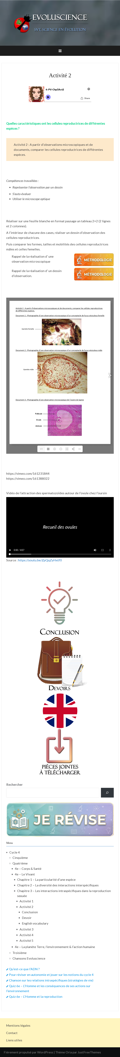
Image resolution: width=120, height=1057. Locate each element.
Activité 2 (26, 907)
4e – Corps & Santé (28, 868)
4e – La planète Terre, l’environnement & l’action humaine (55, 947)
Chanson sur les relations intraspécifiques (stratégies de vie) (51, 980)
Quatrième (20, 863)
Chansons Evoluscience (28, 958)
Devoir (27, 918)
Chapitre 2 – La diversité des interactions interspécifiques (58, 885)
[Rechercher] (107, 793)
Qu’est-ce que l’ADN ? (24, 969)
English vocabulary (35, 923)
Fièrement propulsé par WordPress (28, 1052)
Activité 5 (26, 940)
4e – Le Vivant (25, 874)
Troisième (19, 953)
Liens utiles (14, 1040)
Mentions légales (18, 1025)
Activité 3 (26, 929)
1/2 (41, 449)
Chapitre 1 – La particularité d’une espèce (46, 879)
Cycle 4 (14, 852)
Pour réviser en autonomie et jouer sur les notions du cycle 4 (51, 974)
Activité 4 (26, 935)
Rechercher (14, 784)
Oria (69, 1052)
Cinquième (20, 857)
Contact (12, 1033)
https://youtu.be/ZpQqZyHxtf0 (40, 560)
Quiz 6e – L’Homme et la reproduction (35, 996)
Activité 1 (26, 901)
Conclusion (30, 912)
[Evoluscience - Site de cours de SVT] (60, 22)
